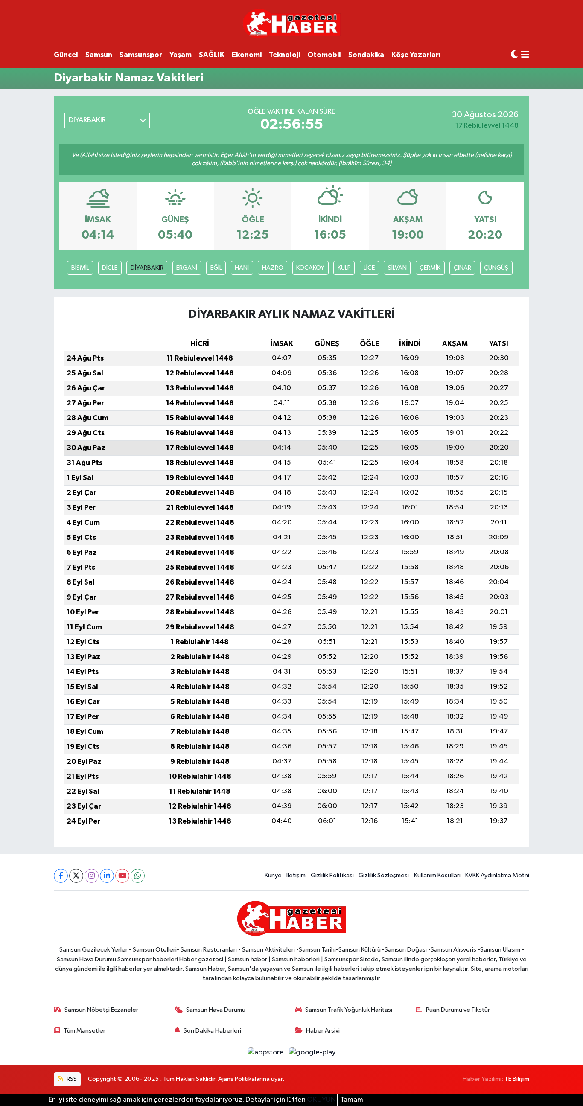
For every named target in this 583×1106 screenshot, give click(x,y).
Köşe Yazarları (416, 54)
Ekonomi (247, 54)
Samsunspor (141, 54)
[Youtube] (122, 876)
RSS (71, 1079)
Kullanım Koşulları (437, 875)
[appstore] (266, 1052)
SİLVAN (397, 268)
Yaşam (180, 54)
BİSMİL (80, 268)
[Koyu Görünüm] (514, 54)
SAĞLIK (211, 54)
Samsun (98, 54)
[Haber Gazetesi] (292, 23)
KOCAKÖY (310, 268)
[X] (76, 876)
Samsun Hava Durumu (215, 1010)
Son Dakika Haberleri (212, 1030)
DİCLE (109, 268)
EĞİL (216, 268)
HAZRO (272, 268)
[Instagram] (92, 876)
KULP (344, 268)
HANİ (242, 268)
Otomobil (324, 54)
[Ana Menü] (525, 55)
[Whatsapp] (138, 876)
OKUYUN (321, 1099)
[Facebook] (61, 876)
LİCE (369, 268)
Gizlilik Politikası (332, 875)
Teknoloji (284, 54)
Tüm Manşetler (84, 1030)
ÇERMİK (430, 268)
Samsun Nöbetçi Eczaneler (101, 1010)
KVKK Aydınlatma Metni (497, 875)
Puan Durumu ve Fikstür (458, 1010)
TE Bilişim (516, 1079)
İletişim (296, 875)
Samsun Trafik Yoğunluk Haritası (348, 1010)
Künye (273, 875)
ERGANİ (186, 268)
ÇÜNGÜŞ (496, 268)
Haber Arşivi (323, 1030)
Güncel (66, 54)
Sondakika (366, 54)
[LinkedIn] (107, 876)
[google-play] (312, 1052)
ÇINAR (462, 268)
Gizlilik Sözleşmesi (384, 875)
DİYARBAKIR (147, 268)
